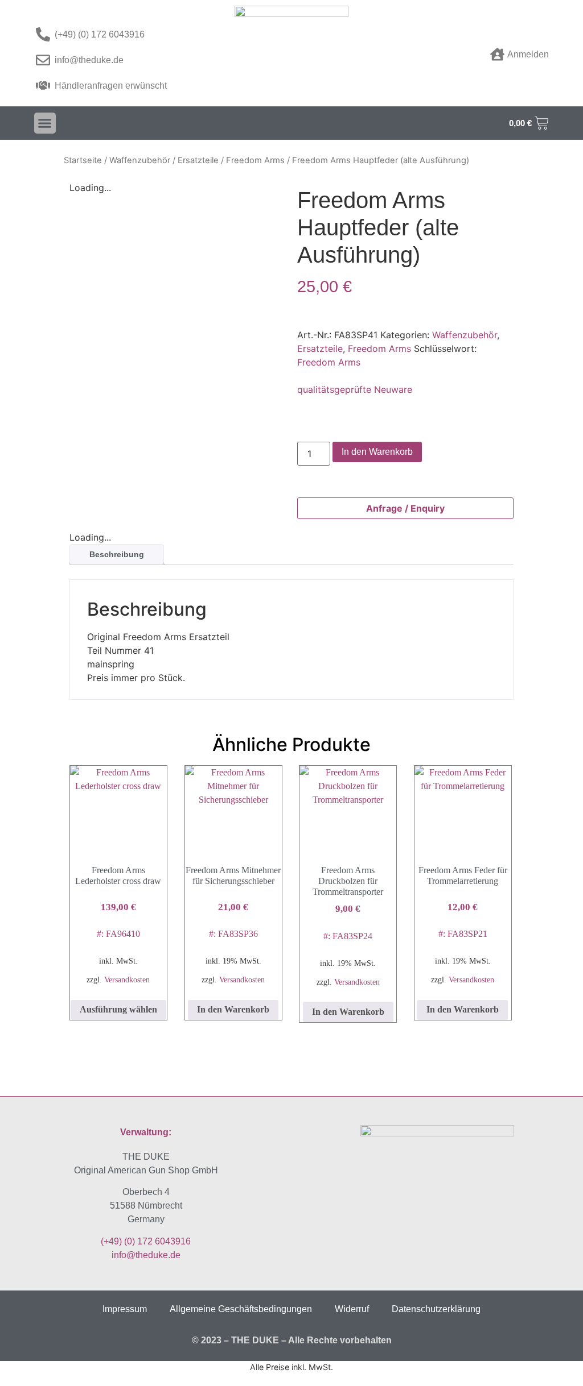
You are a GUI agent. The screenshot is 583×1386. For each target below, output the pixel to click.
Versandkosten (127, 979)
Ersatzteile (198, 160)
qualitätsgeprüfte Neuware (354, 389)
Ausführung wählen (118, 1009)
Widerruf (352, 1309)
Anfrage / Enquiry (405, 508)
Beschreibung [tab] (116, 554)
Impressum (124, 1309)
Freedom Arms (255, 160)
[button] (45, 123)
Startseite (83, 160)
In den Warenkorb (377, 452)
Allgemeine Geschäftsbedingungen (241, 1309)
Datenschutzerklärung (436, 1309)
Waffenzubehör (139, 160)
